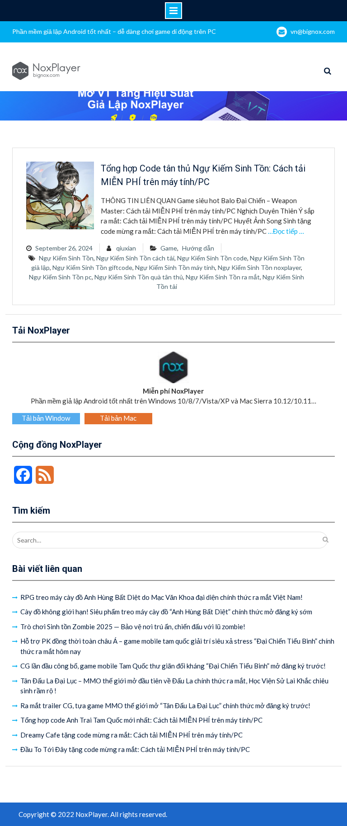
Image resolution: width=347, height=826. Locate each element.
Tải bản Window (46, 418)
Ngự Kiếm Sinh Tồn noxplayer (259, 267)
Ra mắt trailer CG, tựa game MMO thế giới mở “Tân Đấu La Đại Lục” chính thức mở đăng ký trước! (165, 705)
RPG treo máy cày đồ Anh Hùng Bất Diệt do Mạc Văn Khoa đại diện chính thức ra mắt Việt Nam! (161, 597)
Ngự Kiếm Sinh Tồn (66, 258)
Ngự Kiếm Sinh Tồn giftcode (92, 267)
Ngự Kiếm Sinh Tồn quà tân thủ (138, 277)
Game (168, 248)
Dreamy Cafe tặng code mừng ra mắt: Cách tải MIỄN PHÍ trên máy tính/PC (131, 735)
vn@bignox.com (313, 31)
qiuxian (126, 248)
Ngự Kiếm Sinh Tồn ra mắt (223, 277)
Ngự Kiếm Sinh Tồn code (212, 258)
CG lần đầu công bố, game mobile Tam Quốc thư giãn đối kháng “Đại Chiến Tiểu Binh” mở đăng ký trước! (173, 666)
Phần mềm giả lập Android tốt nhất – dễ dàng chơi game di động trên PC (114, 31)
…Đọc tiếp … (286, 231)
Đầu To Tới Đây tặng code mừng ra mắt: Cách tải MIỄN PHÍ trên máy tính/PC (135, 749)
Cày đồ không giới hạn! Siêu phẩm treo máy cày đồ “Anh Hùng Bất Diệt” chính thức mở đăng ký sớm (166, 612)
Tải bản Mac (118, 418)
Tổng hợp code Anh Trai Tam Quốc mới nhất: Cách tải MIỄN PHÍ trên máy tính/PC (141, 720)
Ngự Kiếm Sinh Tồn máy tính (175, 267)
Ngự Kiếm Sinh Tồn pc (60, 277)
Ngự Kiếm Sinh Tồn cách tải (135, 258)
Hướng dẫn (198, 248)
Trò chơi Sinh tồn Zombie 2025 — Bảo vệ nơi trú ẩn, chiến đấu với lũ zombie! (132, 626)
